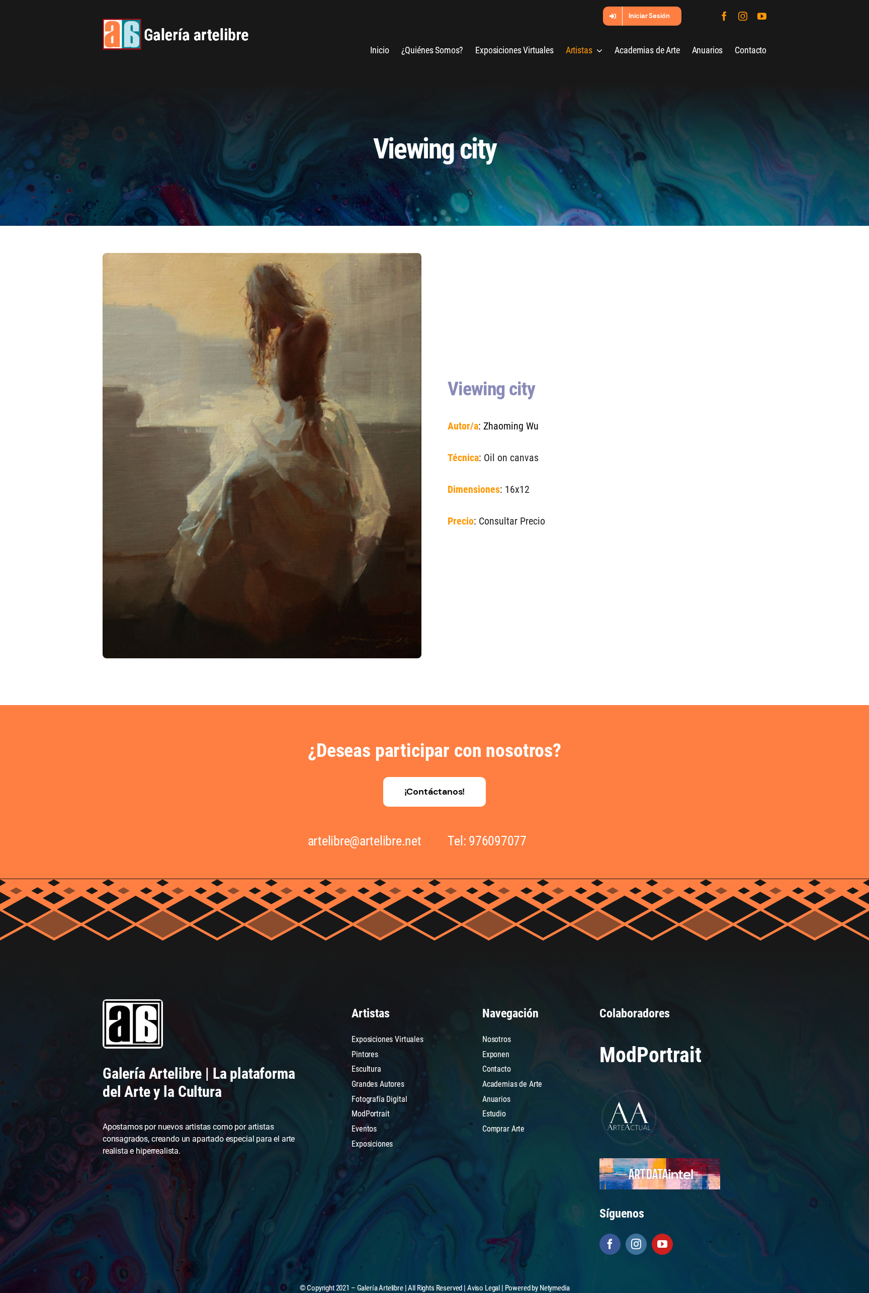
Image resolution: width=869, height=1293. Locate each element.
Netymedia (555, 1287)
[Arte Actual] (629, 1091)
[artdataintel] (659, 1162)
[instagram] (742, 16)
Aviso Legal (483, 1287)
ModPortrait (650, 1055)
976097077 (498, 840)
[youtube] (761, 16)
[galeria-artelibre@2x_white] (176, 22)
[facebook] (724, 16)
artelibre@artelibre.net (364, 840)
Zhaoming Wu (511, 426)
